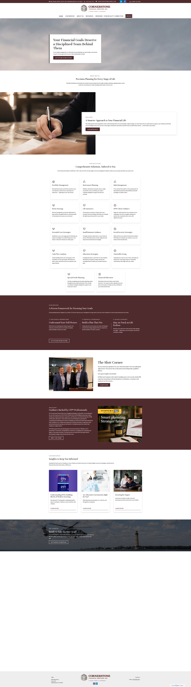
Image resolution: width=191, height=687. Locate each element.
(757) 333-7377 (90, 1)
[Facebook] (124, 1)
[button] (61, 16)
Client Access (135, 1)
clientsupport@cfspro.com (107, 1)
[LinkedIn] (121, 1)
